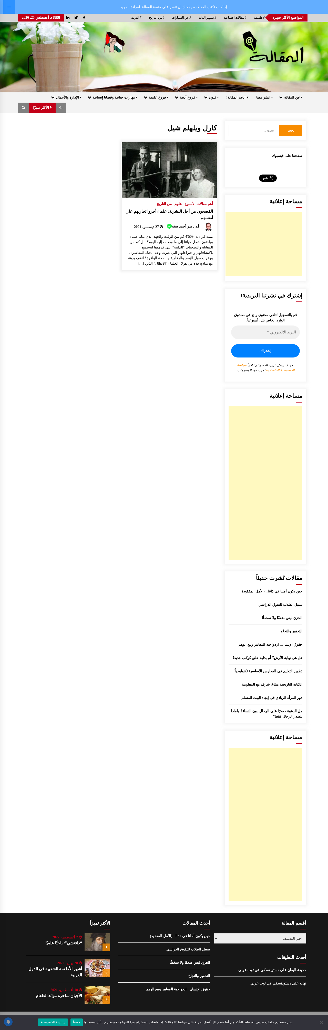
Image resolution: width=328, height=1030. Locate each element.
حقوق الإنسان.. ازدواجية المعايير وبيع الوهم (270, 644)
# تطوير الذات (207, 17)
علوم (178, 204)
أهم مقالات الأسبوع (198, 204)
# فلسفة (259, 17)
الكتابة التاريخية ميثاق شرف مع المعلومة (272, 684)
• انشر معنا (264, 97)
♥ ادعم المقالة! (237, 97)
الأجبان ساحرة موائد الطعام (59, 995)
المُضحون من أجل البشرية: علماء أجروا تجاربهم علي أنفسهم (169, 214)
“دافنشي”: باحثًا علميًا (63, 943)
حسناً (76, 1022)
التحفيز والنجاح (291, 631)
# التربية (136, 17)
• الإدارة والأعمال (68, 97)
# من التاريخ (156, 17)
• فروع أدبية (189, 97)
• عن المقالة (293, 97)
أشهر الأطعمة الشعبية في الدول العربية (55, 972)
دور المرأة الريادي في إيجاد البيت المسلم (271, 698)
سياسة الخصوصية (52, 1022)
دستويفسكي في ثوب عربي (258, 970)
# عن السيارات (181, 17)
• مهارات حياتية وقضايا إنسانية (115, 97)
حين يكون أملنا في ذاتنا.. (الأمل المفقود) (272, 591)
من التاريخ (164, 204)
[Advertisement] (263, 244)
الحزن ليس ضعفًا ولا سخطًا (282, 618)
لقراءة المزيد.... (128, 7)
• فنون (214, 97)
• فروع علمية (158, 97)
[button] (61, 108)
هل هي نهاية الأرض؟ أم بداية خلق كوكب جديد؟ (267, 658)
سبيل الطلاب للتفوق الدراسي (280, 604)
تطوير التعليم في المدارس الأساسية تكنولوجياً (268, 671)
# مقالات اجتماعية (235, 17)
